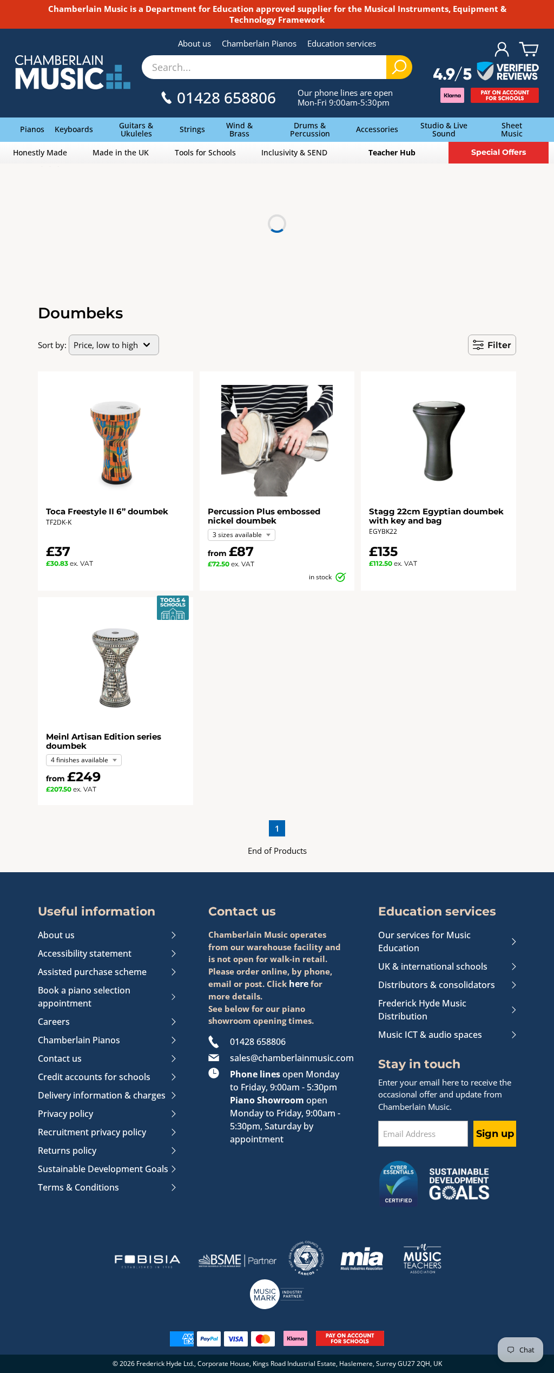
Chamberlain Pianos (259, 43)
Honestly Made (40, 152)
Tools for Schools (205, 152)
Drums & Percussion (310, 129)
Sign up (495, 1134)
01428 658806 (258, 1042)
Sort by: (52, 344)
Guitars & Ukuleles (136, 129)
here (298, 984)
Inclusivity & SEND (294, 152)
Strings (192, 129)
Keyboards (74, 129)
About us (194, 43)
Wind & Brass (239, 129)
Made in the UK (121, 152)
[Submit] (399, 67)
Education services (341, 43)
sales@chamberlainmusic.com (288, 1058)
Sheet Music (512, 129)
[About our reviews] (486, 72)
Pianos (32, 129)
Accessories (377, 129)
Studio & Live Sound (443, 129)
